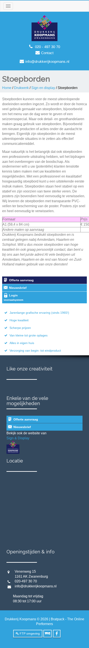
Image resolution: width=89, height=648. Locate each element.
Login (13, 297)
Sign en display (43, 88)
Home (6, 88)
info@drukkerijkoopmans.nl (47, 62)
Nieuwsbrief (18, 287)
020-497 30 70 (25, 581)
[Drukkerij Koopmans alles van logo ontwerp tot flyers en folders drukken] (44, 28)
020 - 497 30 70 (47, 47)
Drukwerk (21, 88)
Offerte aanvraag (21, 280)
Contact (47, 53)
